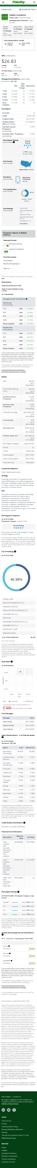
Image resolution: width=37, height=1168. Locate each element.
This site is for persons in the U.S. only (15, 1135)
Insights (4, 1150)
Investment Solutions (9, 1153)
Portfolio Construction (10, 1156)
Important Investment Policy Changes (14, 372)
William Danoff (5, 28)
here (3, 278)
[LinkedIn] (3, 1110)
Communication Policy (10, 1126)
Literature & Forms (8, 1162)
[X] (14, 1110)
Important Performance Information (13, 370)
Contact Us (17, 1097)
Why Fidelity (6, 1097)
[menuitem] (3, 2)
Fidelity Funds (7, 9)
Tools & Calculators (9, 1159)
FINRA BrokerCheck (9, 1138)
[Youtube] (8, 1110)
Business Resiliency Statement (12, 1129)
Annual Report (8, 260)
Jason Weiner (28, 27)
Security (4, 1132)
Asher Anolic (18, 27)
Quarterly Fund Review (16, 249)
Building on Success (15, 244)
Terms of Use (6, 1121)
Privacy (4, 1124)
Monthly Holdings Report (11, 264)
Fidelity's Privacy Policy (10, 1104)
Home (4, 1147)
